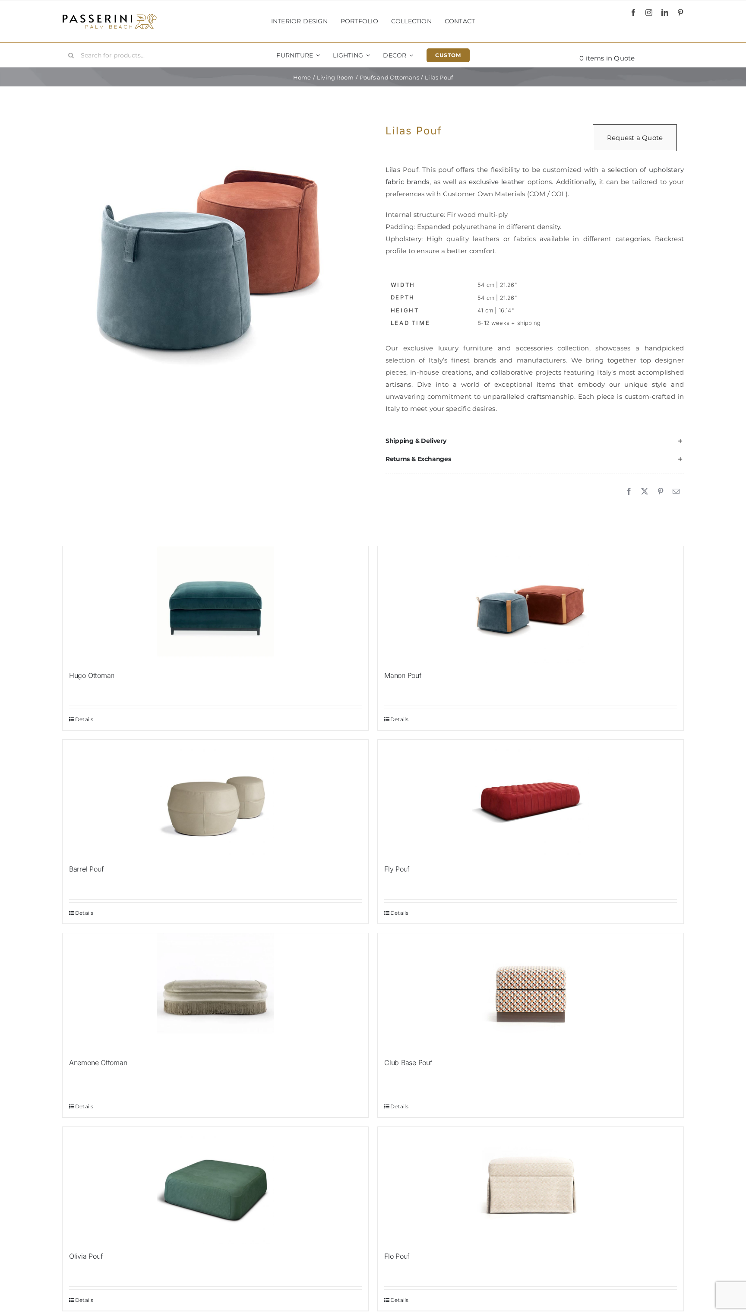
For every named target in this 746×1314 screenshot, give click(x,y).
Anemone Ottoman (98, 1062)
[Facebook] (629, 491)
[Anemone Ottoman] (215, 991)
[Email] (676, 491)
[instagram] (648, 12)
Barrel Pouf (86, 869)
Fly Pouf (397, 869)
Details (84, 719)
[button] (535, 441)
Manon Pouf (403, 675)
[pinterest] (680, 12)
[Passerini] (109, 17)
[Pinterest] (660, 491)
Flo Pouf (397, 1256)
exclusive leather (497, 182)
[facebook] (633, 12)
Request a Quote (635, 138)
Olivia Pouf (86, 1256)
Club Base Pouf (408, 1062)
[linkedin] (664, 12)
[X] (644, 491)
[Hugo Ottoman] (215, 604)
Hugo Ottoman (91, 675)
